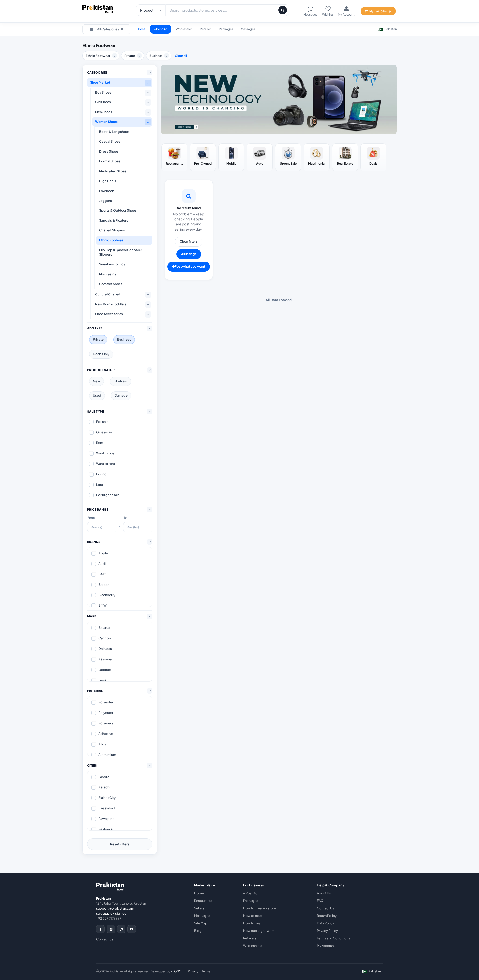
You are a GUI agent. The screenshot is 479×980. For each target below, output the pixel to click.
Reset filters (119, 844)
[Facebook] (100, 929)
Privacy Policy (327, 931)
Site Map (200, 923)
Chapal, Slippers (112, 230)
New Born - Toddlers (111, 304)
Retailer (205, 29)
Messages (248, 29)
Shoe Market (100, 82)
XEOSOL (177, 971)
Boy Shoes (103, 92)
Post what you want (190, 266)
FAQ (320, 901)
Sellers (199, 908)
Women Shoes (106, 122)
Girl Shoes (103, 102)
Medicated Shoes (112, 171)
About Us (324, 893)
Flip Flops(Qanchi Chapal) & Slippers (121, 252)
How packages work (258, 931)
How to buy (252, 923)
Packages (226, 29)
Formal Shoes (109, 161)
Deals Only (101, 354)
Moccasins (107, 274)
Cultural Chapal (107, 294)
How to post (252, 916)
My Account (326, 946)
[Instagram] (111, 929)
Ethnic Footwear (112, 240)
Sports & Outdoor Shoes (118, 210)
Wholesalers (252, 946)
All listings (188, 254)
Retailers (249, 938)
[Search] (282, 10)
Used (97, 395)
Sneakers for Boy (112, 264)
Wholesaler (184, 29)
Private (98, 339)
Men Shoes (103, 112)
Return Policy (327, 916)
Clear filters (189, 241)
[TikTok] (121, 929)
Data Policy (325, 923)
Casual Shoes (109, 141)
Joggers (105, 201)
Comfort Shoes (110, 284)
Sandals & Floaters (113, 220)
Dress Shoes (109, 151)
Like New (120, 381)
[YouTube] (131, 929)
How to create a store (259, 908)
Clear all (181, 56)
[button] (106, 29)
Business (124, 339)
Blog (198, 931)
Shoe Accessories (109, 314)
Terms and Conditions (333, 938)
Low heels (107, 191)
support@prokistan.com (115, 908)
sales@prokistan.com (113, 913)
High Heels (107, 181)
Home (141, 29)
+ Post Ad (160, 29)
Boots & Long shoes (114, 132)
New (96, 381)
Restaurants (203, 901)
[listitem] (174, 157)
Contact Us (104, 939)
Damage (121, 395)
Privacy (193, 971)
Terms (206, 971)
